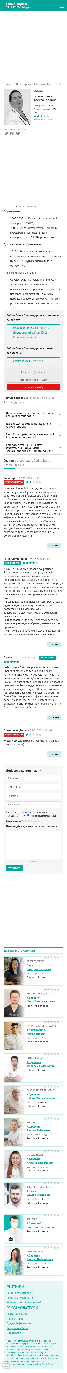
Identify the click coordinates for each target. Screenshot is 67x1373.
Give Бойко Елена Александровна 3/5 (32, 821)
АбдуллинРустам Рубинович (39, 1128)
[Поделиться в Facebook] (11, 134)
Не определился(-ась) (43, 815)
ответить (54, 545)
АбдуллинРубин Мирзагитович (41, 1096)
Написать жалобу (34, 387)
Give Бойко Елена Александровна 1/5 (25, 821)
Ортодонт (38, 90)
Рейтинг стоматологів (20, 1297)
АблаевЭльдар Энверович (39, 1193)
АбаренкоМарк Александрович (41, 1000)
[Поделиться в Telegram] (6, 134)
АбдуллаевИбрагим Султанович (41, 1064)
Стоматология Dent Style (28, 361)
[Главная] (21, 5)
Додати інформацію (19, 1323)
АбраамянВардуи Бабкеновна (40, 1257)
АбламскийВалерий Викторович (41, 1225)
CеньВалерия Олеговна (39, 967)
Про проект (14, 1333)
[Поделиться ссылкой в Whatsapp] (23, 134)
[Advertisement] (33, 44)
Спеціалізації (15, 1318)
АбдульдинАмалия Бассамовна (40, 1161)
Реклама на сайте (17, 1314)
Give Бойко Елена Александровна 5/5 (38, 821)
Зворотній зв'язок (17, 1328)
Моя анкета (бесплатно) (33, 372)
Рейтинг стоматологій (20, 1293)
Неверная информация (33, 379)
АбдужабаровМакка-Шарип (36, 1032)
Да (13, 815)
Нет (23, 815)
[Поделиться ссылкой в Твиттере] (17, 134)
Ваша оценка (14, 821)
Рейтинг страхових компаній (24, 1302)
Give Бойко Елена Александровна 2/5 (29, 821)
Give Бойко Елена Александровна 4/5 (35, 821)
